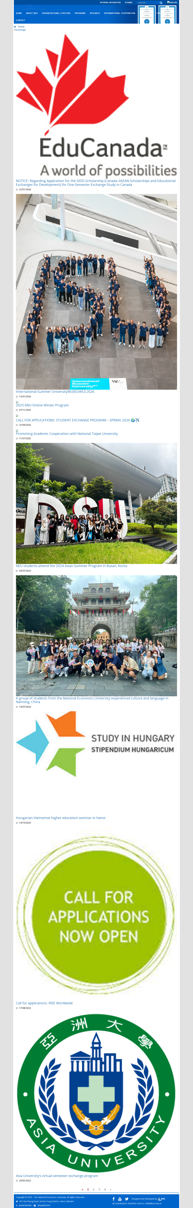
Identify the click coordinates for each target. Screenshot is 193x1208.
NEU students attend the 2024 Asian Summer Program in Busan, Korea (71, 565)
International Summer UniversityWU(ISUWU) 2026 (55, 391)
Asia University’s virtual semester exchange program (57, 1175)
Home (19, 13)
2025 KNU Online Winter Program (42, 405)
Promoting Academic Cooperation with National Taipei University (67, 433)
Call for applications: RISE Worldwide (44, 1003)
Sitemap (128, 2)
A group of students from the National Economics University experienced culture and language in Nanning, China (92, 700)
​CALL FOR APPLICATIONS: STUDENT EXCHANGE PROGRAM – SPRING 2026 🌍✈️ (77, 420)
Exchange (20, 29)
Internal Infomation (110, 2)
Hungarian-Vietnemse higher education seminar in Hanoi (60, 817)
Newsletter (145, 13)
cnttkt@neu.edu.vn (153, 1203)
